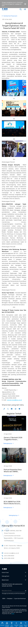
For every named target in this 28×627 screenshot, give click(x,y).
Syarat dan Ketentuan (20, 598)
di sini (13, 613)
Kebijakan (9, 598)
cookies (17, 4)
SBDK (3, 598)
